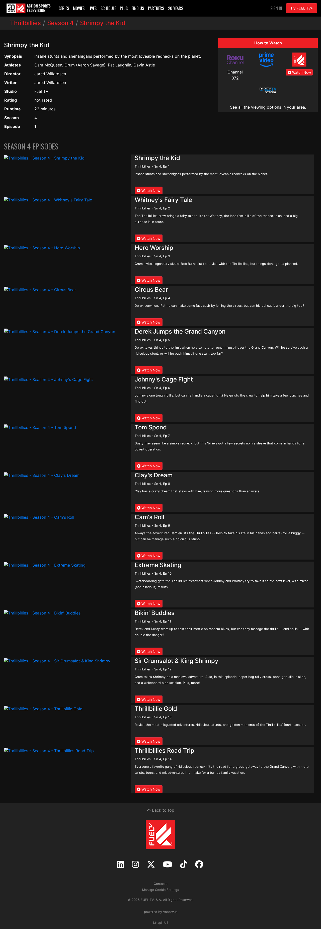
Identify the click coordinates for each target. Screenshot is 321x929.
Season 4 (60, 23)
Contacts (161, 884)
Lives (93, 8)
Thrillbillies (25, 23)
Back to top (162, 810)
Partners (156, 8)
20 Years (175, 8)
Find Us (138, 8)
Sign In (276, 8)
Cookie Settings (167, 890)
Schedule (108, 8)
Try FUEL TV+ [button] (301, 8)
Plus (124, 8)
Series (64, 8)
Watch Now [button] (301, 72)
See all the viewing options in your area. (268, 107)
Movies (79, 8)
